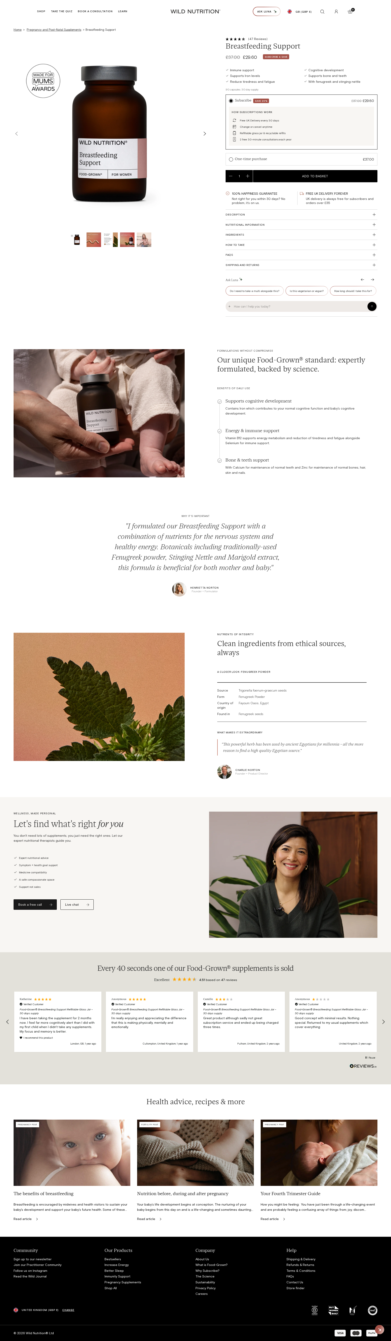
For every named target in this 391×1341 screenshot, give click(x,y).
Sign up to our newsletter (33, 1259)
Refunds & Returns (300, 1265)
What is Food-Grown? (212, 1265)
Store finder (295, 1288)
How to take (235, 244)
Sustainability (205, 1282)
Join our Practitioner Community (38, 1265)
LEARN (122, 11)
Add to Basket (315, 176)
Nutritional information (245, 224)
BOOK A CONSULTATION (95, 11)
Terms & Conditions (300, 1270)
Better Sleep (114, 1270)
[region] (195, 1021)
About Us (202, 1259)
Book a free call (30, 904)
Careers (202, 1294)
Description (235, 214)
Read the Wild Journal (30, 1276)
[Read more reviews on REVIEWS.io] (363, 1066)
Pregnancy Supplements (123, 1282)
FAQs (229, 254)
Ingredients (235, 234)
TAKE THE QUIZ (62, 11)
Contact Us (294, 1282)
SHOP (41, 11)
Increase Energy (117, 1265)
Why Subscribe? (207, 1270)
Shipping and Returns (243, 264)
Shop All (111, 1288)
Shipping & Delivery (300, 1259)
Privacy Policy (206, 1288)
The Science (205, 1276)
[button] (7, 1021)
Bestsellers (113, 1259)
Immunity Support (117, 1276)
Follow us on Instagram (30, 1270)
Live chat (72, 904)
